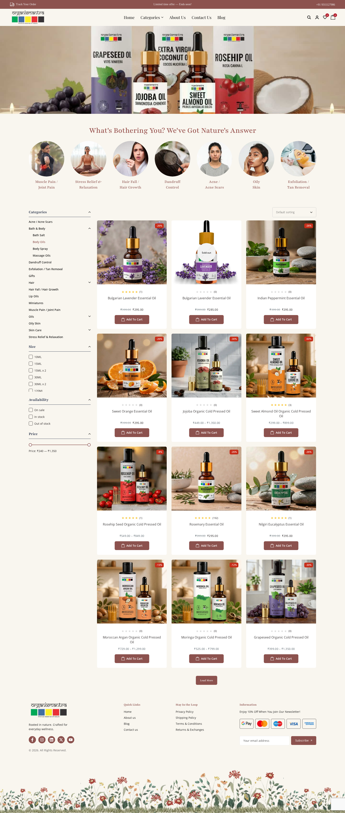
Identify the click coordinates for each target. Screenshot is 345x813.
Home (129, 17)
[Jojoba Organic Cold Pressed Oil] (206, 366)
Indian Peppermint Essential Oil (281, 298)
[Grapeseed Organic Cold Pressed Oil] (281, 592)
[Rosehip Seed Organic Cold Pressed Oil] (132, 479)
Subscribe (302, 740)
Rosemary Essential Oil (206, 524)
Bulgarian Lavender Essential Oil (132, 298)
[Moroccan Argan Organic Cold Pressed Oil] (132, 592)
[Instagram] (42, 739)
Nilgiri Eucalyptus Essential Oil (281, 524)
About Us (177, 17)
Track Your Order (26, 4)
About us (130, 718)
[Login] (317, 17)
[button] (325, 17)
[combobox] (294, 212)
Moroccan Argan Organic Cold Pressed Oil (132, 639)
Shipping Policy (186, 718)
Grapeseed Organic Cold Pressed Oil (281, 637)
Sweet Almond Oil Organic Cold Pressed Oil (281, 413)
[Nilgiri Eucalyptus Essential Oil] (281, 479)
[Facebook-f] (32, 739)
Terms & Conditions (189, 724)
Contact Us (201, 17)
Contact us (131, 730)
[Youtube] (70, 739)
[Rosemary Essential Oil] (206, 479)
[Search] (309, 17)
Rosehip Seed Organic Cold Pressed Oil (132, 524)
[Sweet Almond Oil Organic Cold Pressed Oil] (281, 366)
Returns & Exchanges (190, 730)
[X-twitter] (61, 739)
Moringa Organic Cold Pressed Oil (206, 637)
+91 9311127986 (325, 4)
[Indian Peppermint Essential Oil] (281, 252)
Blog (221, 17)
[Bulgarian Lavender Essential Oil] (132, 252)
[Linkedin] (51, 739)
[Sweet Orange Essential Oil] (132, 366)
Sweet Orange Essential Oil (132, 411)
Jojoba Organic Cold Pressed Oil (206, 411)
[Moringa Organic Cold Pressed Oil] (206, 592)
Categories (150, 17)
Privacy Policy (184, 712)
